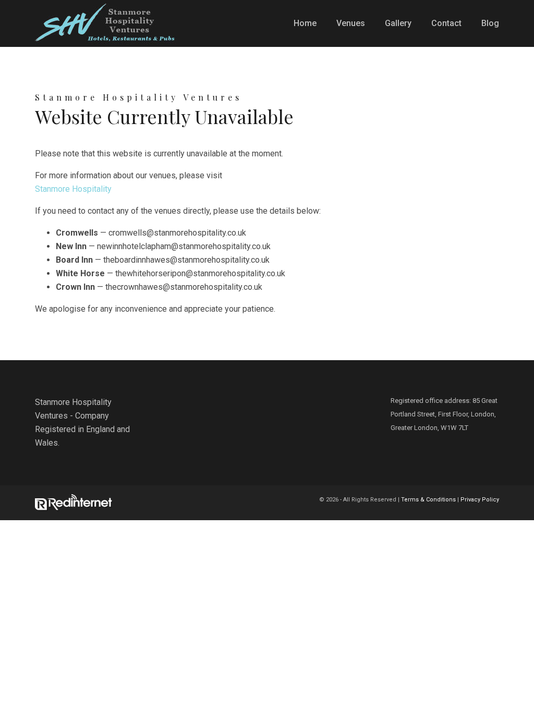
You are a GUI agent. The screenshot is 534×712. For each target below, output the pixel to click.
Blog (490, 23)
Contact (446, 23)
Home (305, 23)
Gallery (398, 23)
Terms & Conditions (428, 499)
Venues (350, 23)
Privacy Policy (479, 499)
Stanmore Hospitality (73, 189)
